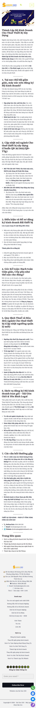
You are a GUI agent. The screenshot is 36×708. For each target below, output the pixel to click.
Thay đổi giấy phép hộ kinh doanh (18, 652)
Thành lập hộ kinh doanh (18, 649)
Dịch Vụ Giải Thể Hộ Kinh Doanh (18, 655)
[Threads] (28, 667)
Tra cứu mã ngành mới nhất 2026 (18, 600)
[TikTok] (16, 667)
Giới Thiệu (18, 621)
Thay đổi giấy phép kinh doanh (18, 640)
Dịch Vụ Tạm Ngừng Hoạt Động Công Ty (18, 643)
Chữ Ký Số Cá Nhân (18, 613)
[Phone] (33, 688)
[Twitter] (13, 667)
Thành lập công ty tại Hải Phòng (14, 551)
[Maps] (33, 705)
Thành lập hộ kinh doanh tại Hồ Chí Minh (18, 544)
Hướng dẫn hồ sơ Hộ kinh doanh (18, 607)
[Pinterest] (25, 667)
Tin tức (18, 624)
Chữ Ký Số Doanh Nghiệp (18, 610)
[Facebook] (8, 667)
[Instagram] (11, 667)
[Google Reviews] (19, 667)
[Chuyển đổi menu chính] (32, 5)
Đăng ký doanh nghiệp (18, 637)
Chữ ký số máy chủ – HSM (18, 616)
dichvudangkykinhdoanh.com (22, 529)
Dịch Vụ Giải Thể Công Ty (18, 646)
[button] (21, 5)
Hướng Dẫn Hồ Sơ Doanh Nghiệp (18, 604)
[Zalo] (33, 693)
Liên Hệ (18, 627)
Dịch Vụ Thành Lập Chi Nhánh (18, 658)
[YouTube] (22, 667)
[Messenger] (33, 699)
